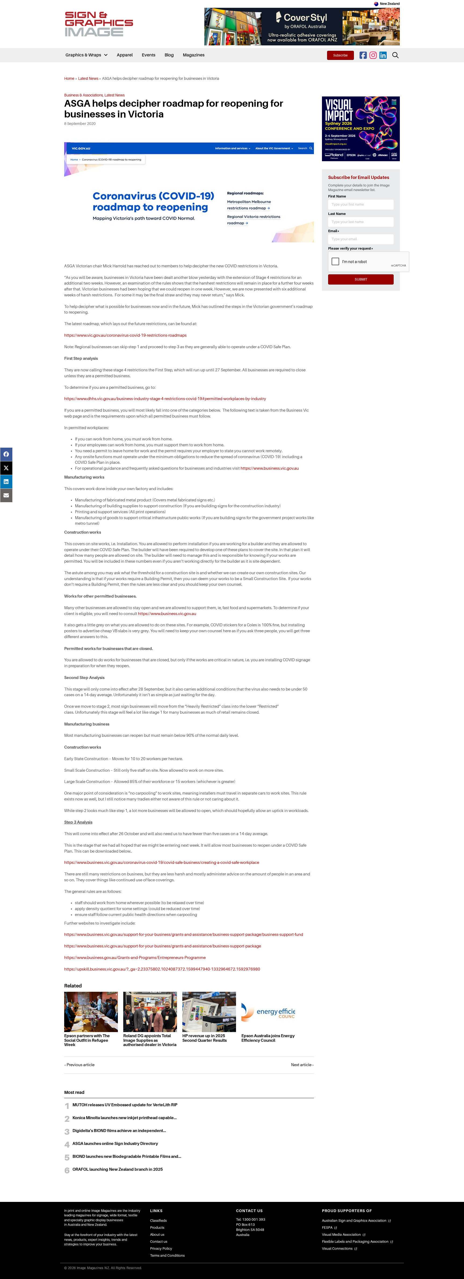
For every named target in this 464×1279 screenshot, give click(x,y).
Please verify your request (350, 248)
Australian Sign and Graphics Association (354, 1221)
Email (333, 231)
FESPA (327, 1228)
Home (69, 78)
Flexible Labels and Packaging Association (355, 1242)
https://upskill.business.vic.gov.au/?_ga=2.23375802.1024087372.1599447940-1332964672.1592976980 (162, 969)
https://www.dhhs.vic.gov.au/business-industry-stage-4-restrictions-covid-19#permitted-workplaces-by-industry (165, 399)
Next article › (302, 1065)
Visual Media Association (341, 1235)
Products (157, 1228)
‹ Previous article (79, 1065)
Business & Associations (83, 95)
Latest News (88, 78)
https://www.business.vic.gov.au (270, 468)
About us (157, 1235)
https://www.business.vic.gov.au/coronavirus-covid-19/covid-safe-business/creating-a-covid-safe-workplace (161, 862)
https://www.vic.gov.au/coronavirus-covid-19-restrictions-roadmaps (125, 335)
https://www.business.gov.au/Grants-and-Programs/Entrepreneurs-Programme (135, 957)
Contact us (158, 1242)
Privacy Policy (161, 1248)
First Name (337, 196)
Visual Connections (337, 1248)
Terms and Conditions (167, 1255)
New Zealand (390, 4)
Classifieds (158, 1221)
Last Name (337, 214)
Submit (361, 279)
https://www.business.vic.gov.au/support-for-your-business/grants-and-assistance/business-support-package (162, 946)
